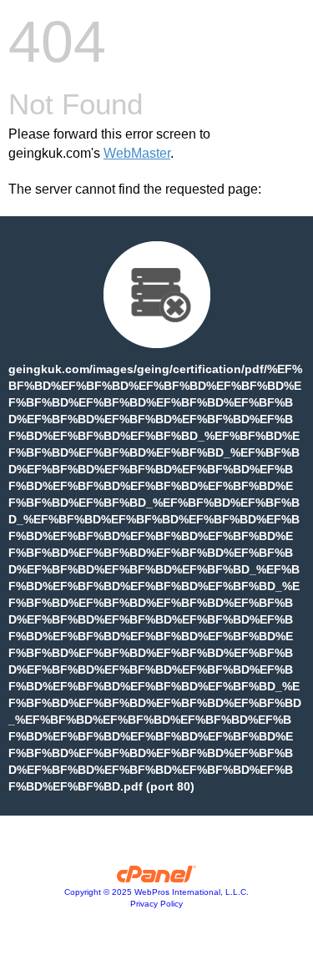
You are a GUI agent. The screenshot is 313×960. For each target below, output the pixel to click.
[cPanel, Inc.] (156, 878)
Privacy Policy (156, 903)
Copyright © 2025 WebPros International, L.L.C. (156, 892)
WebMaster (136, 153)
